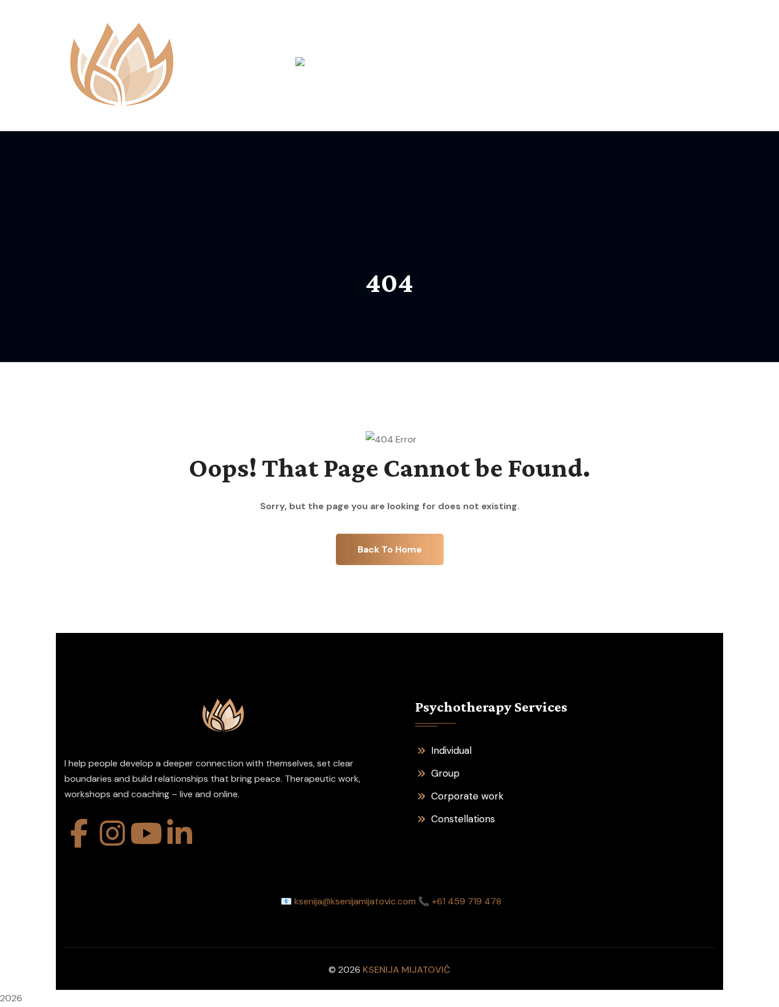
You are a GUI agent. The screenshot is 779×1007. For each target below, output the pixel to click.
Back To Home (390, 549)
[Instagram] (112, 833)
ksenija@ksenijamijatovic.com (355, 901)
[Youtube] (146, 833)
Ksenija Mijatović (407, 970)
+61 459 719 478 (466, 901)
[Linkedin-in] (179, 833)
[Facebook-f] (78, 833)
